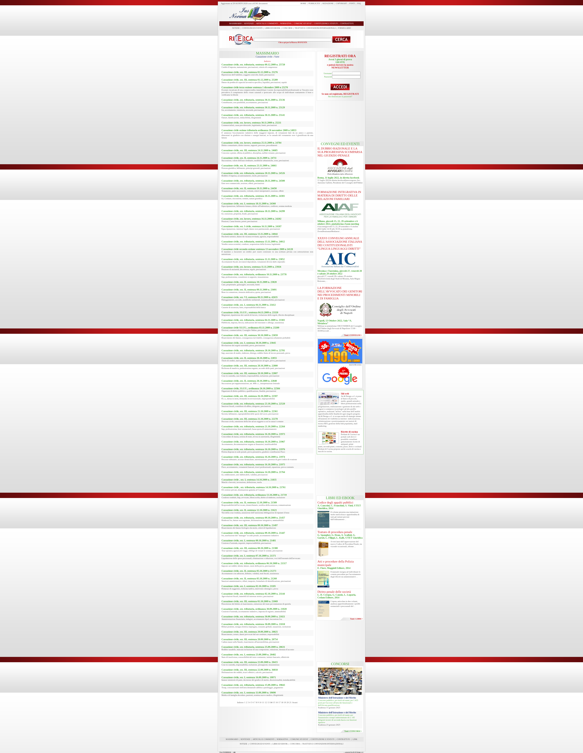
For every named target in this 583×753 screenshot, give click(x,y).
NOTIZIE (236, 28)
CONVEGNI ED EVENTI (252, 28)
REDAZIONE (328, 3)
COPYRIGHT (341, 3)
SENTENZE (245, 739)
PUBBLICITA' (314, 3)
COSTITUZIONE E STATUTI (322, 739)
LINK (355, 739)
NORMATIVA (282, 739)
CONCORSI (287, 28)
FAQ (359, 3)
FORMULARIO (344, 28)
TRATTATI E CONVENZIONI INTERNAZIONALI (315, 28)
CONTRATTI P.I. (343, 739)
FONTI (352, 3)
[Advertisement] (318, 13)
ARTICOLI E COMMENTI (263, 739)
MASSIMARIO (232, 739)
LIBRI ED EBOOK (272, 28)
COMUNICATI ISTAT (299, 739)
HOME (303, 3)
